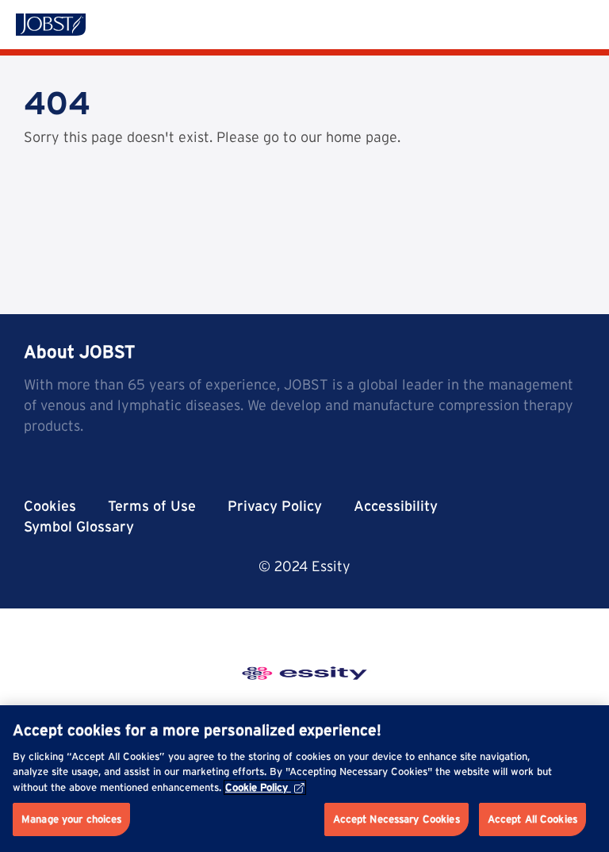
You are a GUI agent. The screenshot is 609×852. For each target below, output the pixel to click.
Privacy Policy (275, 505)
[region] (304, 778)
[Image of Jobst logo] (51, 24)
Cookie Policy (256, 787)
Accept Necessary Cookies (396, 819)
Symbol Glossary (79, 526)
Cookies (50, 505)
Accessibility (396, 505)
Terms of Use (152, 505)
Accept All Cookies (532, 819)
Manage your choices (71, 819)
